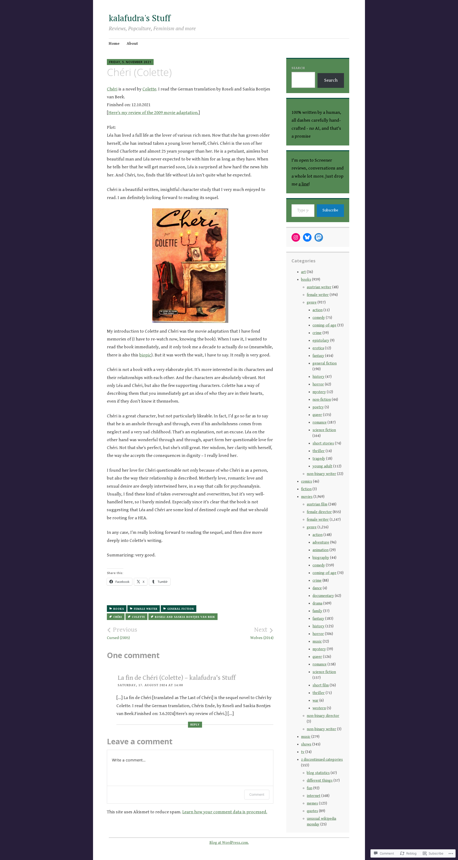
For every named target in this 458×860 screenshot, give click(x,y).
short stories (323, 443)
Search (298, 68)
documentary (323, 596)
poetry (318, 407)
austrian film (317, 504)
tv (302, 752)
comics (306, 481)
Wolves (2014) (261, 633)
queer (317, 415)
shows (306, 744)
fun (309, 788)
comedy (318, 317)
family (317, 611)
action (317, 310)
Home (114, 43)
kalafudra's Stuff (140, 18)
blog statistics (318, 773)
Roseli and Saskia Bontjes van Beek (185, 617)
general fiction (180, 608)
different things (320, 780)
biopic (145, 355)
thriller (318, 451)
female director (319, 512)
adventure (320, 542)
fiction (306, 489)
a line (303, 184)
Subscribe (330, 210)
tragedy (318, 458)
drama (317, 603)
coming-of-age (324, 325)
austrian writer (319, 287)
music (317, 641)
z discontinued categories (322, 759)
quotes (312, 811)
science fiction (324, 430)
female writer (145, 608)
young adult (322, 466)
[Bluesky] (307, 237)
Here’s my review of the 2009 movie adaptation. (153, 112)
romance (319, 422)
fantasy (318, 356)
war (315, 700)
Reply (195, 724)
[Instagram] (295, 237)
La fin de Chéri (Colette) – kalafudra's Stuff (176, 678)
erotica (318, 348)
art (303, 272)
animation (320, 550)
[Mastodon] (318, 237)
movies (306, 497)
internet (313, 796)
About (132, 43)
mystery (319, 392)
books (118, 608)
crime (317, 333)
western (319, 708)
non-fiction (321, 399)
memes (312, 803)
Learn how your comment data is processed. (224, 812)
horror (318, 384)
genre (312, 302)
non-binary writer (321, 474)
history (318, 377)
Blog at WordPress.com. (229, 842)
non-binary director (323, 716)
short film (320, 685)
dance (317, 588)
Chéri (112, 89)
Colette (149, 89)
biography (320, 557)
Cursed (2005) (122, 633)
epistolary (320, 340)
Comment (256, 794)
